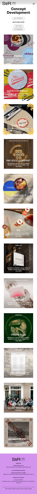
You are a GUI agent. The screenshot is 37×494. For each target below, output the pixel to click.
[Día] (18, 223)
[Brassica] (18, 363)
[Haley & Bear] (18, 398)
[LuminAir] (18, 293)
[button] (34, 4)
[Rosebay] (18, 258)
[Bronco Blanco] (18, 432)
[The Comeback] (18, 84)
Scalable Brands (18, 29)
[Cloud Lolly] (18, 189)
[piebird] (18, 49)
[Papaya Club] (18, 328)
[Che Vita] (18, 119)
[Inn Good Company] (18, 154)
